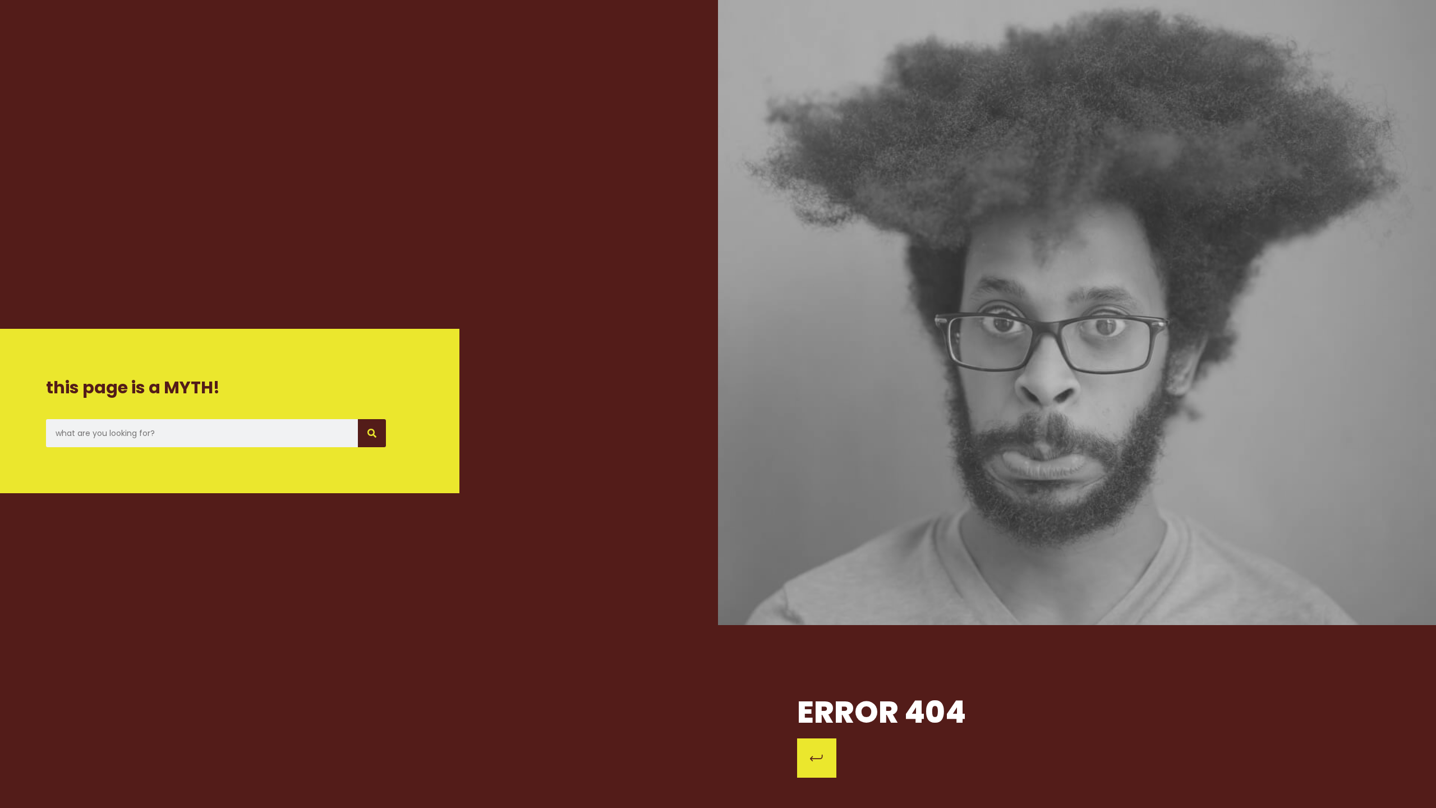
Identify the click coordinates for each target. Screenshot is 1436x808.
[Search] (372, 433)
